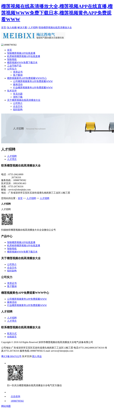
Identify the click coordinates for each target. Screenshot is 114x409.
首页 (3, 27)
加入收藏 (11, 27)
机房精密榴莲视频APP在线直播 (23, 56)
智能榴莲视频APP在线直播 (21, 53)
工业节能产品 (14, 65)
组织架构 (18, 109)
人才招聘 (33, 27)
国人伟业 (37, 356)
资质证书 (18, 72)
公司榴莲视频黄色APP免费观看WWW (33, 81)
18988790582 (17, 401)
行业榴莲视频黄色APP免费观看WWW (33, 87)
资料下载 (18, 97)
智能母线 (12, 59)
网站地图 (6, 406)
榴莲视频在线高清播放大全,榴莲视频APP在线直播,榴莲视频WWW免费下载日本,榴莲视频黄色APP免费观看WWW (57, 13)
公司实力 (12, 68)
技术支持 (12, 90)
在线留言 (12, 336)
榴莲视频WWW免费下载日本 (22, 62)
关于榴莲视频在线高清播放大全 (23, 100)
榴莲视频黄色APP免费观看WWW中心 (27, 78)
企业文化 (18, 106)
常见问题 (18, 94)
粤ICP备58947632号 (11, 356)
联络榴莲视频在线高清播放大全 (55, 27)
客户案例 (18, 75)
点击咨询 (15, 396)
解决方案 (22, 27)
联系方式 (12, 333)
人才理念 (12, 159)
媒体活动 (18, 84)
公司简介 (18, 103)
